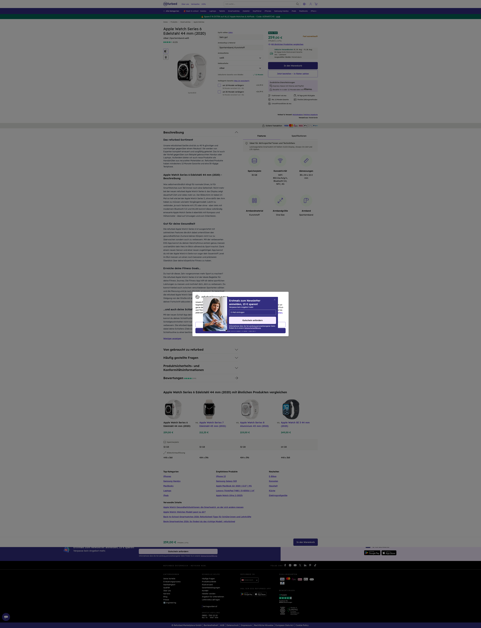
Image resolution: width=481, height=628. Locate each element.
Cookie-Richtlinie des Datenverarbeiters (265, 313)
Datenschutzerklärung (230, 313)
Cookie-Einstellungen (264, 310)
